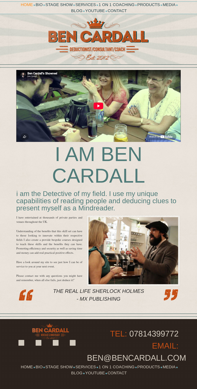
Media (169, 4)
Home (27, 4)
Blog (76, 10)
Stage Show (59, 4)
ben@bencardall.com (136, 357)
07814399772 (154, 333)
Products (148, 4)
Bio (39, 4)
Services (85, 4)
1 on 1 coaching (117, 4)
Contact (117, 10)
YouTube (95, 10)
